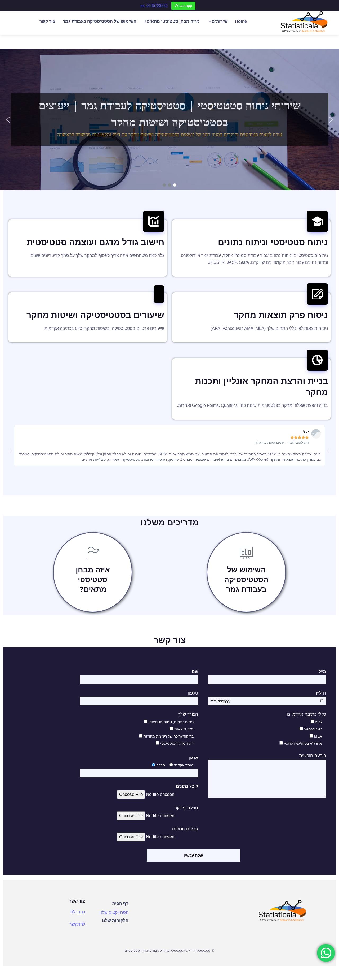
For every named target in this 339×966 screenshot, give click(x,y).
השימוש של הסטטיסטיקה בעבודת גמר (99, 21)
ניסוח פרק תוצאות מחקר (281, 315)
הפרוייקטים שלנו (114, 912)
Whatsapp (183, 5)
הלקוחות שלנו (115, 920)
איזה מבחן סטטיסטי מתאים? (171, 21)
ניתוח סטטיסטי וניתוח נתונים (273, 242)
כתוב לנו (77, 912)
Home (241, 21)
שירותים (220, 21)
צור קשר (47, 21)
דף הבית (120, 903)
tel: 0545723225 (154, 5)
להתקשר (77, 924)
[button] (8, 119)
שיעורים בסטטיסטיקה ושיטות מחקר (95, 315)
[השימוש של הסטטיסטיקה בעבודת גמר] (246, 552)
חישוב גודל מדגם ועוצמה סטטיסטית (95, 242)
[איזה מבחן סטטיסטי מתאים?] (92, 552)
